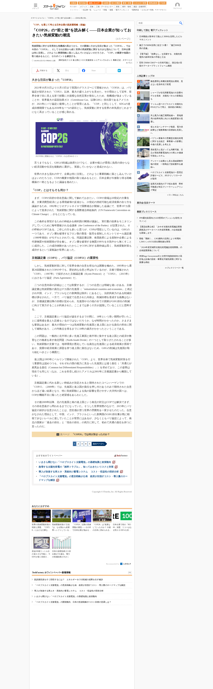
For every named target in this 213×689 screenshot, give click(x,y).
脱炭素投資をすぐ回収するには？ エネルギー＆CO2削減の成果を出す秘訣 (68, 579)
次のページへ (98, 444)
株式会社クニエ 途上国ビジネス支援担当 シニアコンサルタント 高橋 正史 (90, 60)
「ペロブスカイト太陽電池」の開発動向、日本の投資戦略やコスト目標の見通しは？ (72, 602)
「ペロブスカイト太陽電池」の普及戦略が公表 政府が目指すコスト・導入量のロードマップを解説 (79, 585)
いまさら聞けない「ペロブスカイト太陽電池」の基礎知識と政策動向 (65, 596)
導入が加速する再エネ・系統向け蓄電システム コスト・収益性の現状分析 (69, 591)
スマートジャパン (38, 18)
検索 (181, 23)
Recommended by (113, 564)
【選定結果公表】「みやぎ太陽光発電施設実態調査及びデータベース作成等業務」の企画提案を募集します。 (160, 230)
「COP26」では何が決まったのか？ (83, 434)
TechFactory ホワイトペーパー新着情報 (51, 572)
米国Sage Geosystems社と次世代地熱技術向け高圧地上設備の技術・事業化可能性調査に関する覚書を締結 (160, 259)
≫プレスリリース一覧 (174, 268)
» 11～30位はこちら (175, 195)
